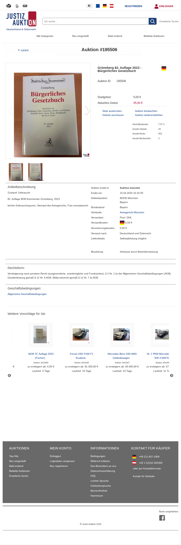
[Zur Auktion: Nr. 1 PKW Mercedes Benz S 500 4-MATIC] (162, 336)
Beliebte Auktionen (154, 36)
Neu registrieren (59, 466)
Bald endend (115, 36)
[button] (86, 111)
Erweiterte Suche (169, 21)
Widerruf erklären (100, 461)
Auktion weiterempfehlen (149, 115)
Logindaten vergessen (62, 461)
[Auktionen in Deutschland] (104, 6)
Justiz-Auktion (90, 524)
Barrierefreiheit (98, 490)
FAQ (92, 475)
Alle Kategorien (44, 36)
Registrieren (133, 6)
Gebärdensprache (100, 485)
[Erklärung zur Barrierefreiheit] (25, 6)
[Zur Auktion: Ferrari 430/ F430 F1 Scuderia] (81, 336)
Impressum (96, 495)
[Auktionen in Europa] (98, 6)
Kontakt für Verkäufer (144, 476)
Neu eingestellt (80, 36)
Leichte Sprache (99, 480)
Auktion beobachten (146, 111)
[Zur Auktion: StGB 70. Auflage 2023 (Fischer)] (40, 336)
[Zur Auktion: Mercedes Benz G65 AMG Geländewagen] (122, 336)
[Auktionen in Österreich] (111, 6)
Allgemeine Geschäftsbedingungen (27, 294)
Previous (9, 375)
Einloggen (166, 6)
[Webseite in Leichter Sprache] (8, 6)
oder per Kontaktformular (147, 468)
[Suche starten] (152, 21)
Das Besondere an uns (103, 466)
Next (171, 375)
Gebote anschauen (113, 115)
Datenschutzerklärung (102, 471)
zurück (25, 50)
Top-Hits (13, 456)
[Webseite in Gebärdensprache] (17, 6)
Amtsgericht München (132, 212)
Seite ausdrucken (112, 111)
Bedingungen (97, 456)
